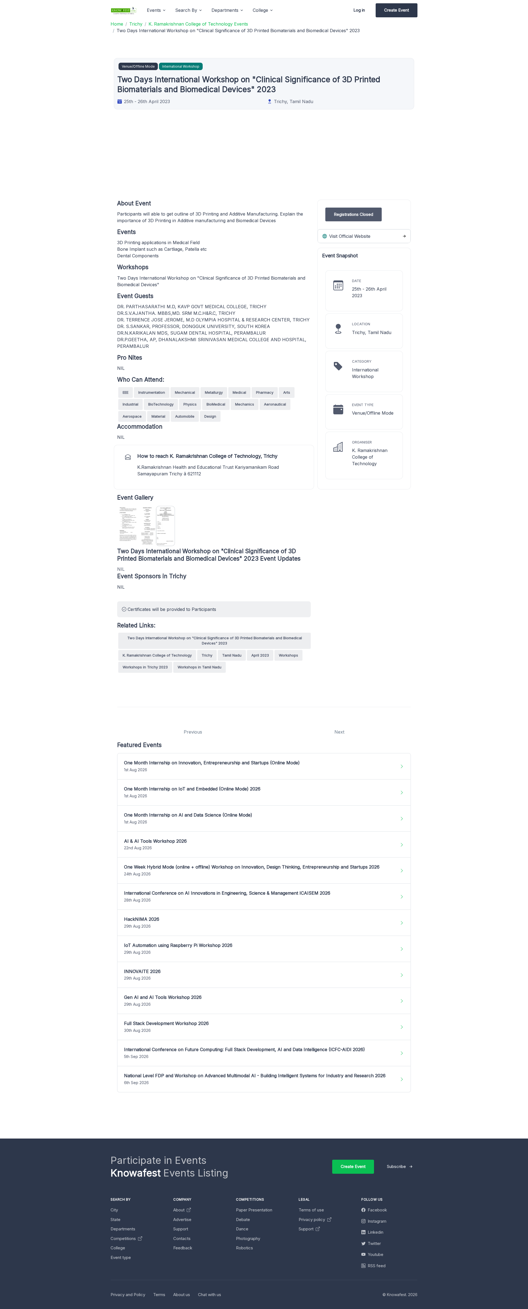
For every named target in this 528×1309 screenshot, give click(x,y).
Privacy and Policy (128, 1294)
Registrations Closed (353, 214)
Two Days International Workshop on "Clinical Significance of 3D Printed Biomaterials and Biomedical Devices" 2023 (214, 641)
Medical (239, 392)
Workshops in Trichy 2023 (145, 667)
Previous (193, 732)
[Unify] (124, 10)
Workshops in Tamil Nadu (199, 667)
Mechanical (185, 392)
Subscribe (396, 1166)
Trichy (207, 655)
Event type (121, 1257)
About (179, 1209)
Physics (190, 404)
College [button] (260, 10)
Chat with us (209, 1294)
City (114, 1209)
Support (180, 1228)
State (115, 1219)
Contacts (182, 1238)
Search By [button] (186, 10)
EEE (125, 392)
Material (158, 416)
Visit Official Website (349, 236)
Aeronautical (275, 404)
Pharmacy (264, 392)
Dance (242, 1228)
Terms (159, 1294)
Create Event (396, 10)
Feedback (182, 1247)
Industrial (130, 404)
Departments (123, 1228)
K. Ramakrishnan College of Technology (157, 655)
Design (210, 416)
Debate (243, 1219)
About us (181, 1294)
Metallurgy (214, 392)
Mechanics (244, 404)
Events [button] (154, 10)
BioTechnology (161, 404)
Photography (248, 1238)
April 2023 (260, 655)
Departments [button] (224, 10)
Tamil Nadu (231, 655)
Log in (359, 10)
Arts (286, 392)
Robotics (244, 1247)
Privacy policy (312, 1219)
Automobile (184, 416)
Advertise (182, 1219)
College (118, 1247)
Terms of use (311, 1209)
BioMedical (216, 404)
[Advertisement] (282, 161)
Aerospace (132, 416)
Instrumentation (151, 392)
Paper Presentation (254, 1209)
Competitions (124, 1238)
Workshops (288, 655)
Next (339, 732)
